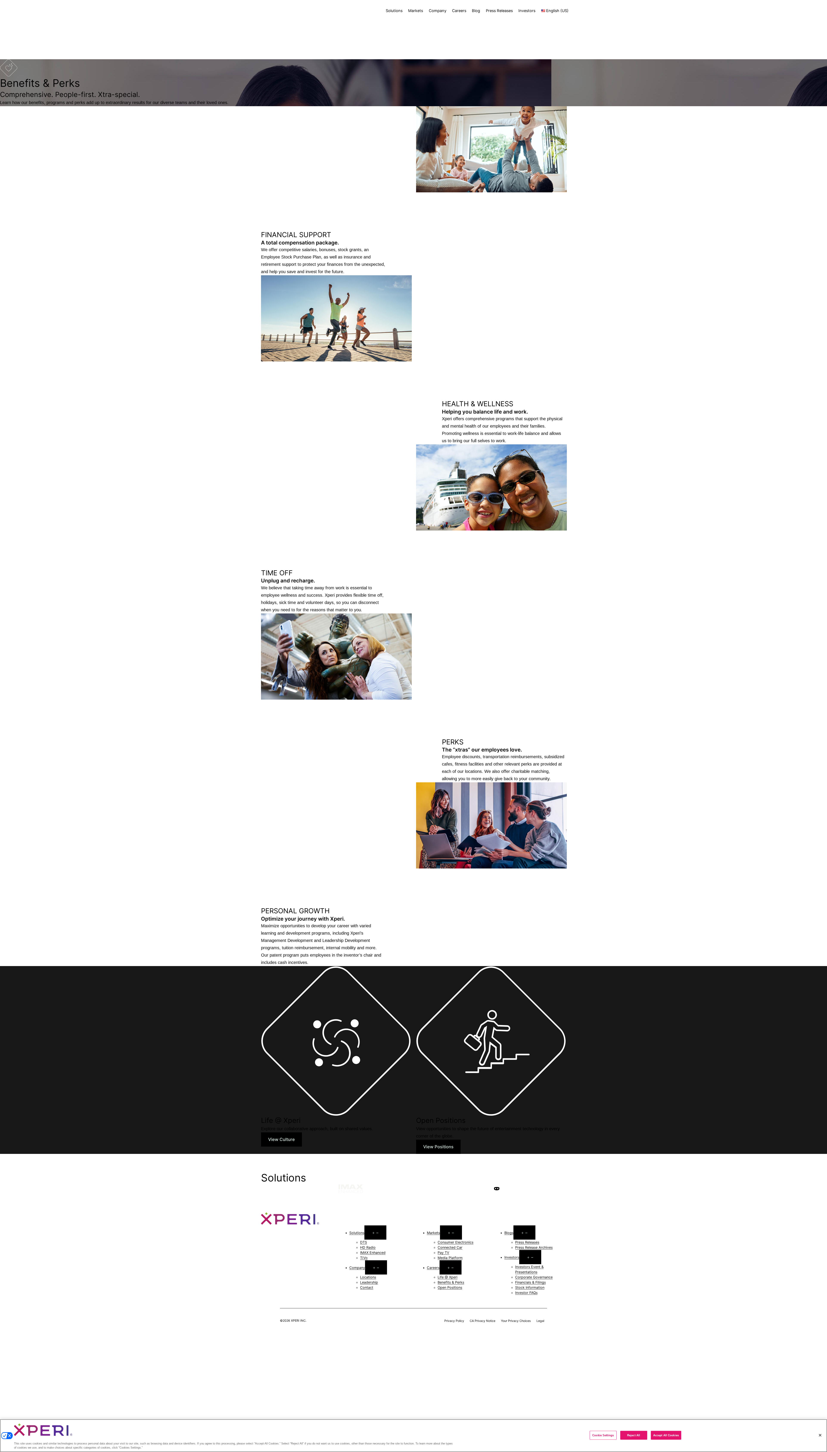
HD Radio (368, 1247)
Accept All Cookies (666, 1435)
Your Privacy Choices (516, 1321)
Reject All (633, 1435)
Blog (476, 10)
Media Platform (450, 1258)
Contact (366, 1287)
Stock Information (529, 1287)
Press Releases (499, 10)
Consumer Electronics (455, 1242)
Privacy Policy (454, 1321)
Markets (415, 10)
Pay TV (443, 1252)
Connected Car (450, 1247)
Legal (540, 1321)
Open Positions (450, 1287)
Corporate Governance (534, 1277)
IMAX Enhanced (373, 1252)
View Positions (438, 1146)
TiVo (364, 1258)
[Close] (820, 1435)
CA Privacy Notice (482, 1321)
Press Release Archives (534, 1247)
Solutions (394, 10)
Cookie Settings (603, 1435)
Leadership (369, 1282)
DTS (363, 1242)
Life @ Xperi (447, 1277)
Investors (526, 10)
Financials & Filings (530, 1282)
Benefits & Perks (451, 1282)
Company (437, 10)
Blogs (508, 1233)
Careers (459, 10)
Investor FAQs (526, 1292)
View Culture (281, 1139)
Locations (368, 1277)
